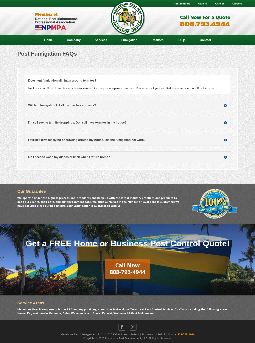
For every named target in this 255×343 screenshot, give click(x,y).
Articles (220, 3)
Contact (205, 40)
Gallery (202, 3)
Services (101, 40)
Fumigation (129, 40)
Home (48, 40)
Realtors (158, 40)
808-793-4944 (186, 334)
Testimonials (182, 3)
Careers (237, 3)
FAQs (182, 40)
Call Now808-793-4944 (127, 268)
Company (74, 40)
